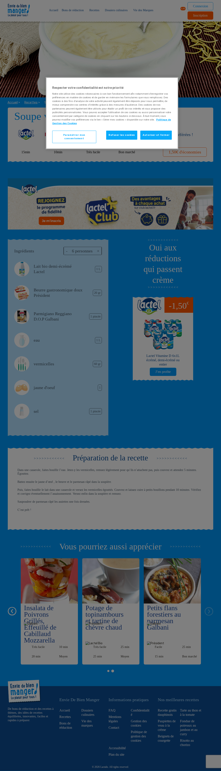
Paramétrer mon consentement (74, 136)
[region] (112, 113)
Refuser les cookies (122, 134)
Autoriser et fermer (156, 134)
